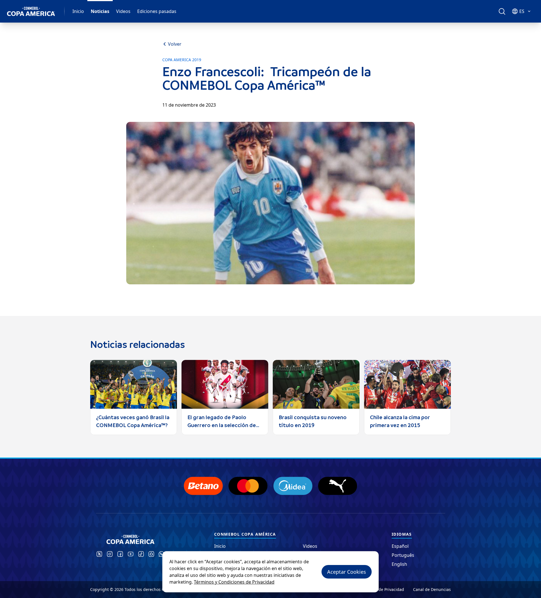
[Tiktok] (141, 554)
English (399, 564)
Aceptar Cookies (346, 571)
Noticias (100, 11)
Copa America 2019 (181, 60)
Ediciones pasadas (156, 11)
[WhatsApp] (161, 554)
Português (403, 555)
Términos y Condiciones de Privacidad (234, 582)
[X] (99, 554)
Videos (123, 11)
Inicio (78, 11)
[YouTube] (130, 554)
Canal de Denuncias (432, 589)
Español (400, 546)
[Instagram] (109, 554)
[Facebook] (120, 554)
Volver (174, 44)
